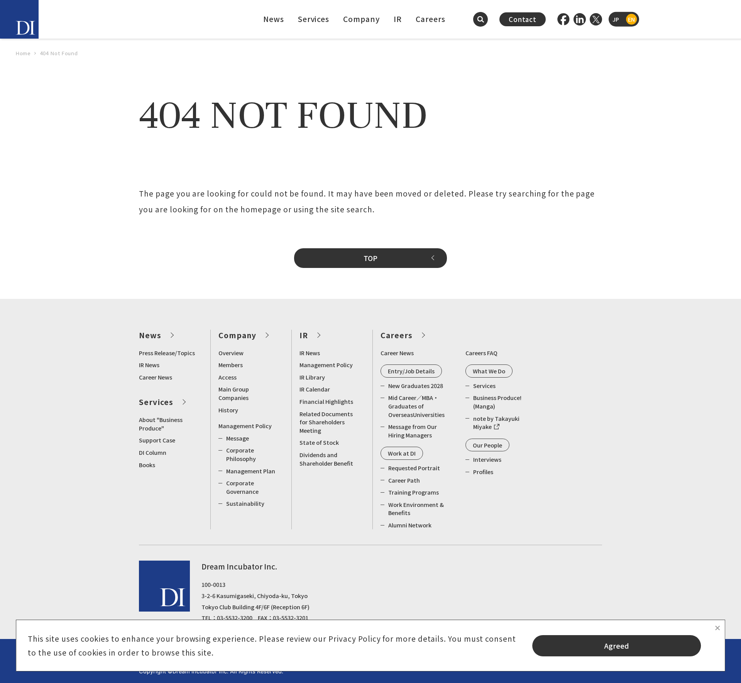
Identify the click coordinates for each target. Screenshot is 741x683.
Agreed (616, 646)
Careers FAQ (481, 353)
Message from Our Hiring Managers (412, 430)
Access (227, 377)
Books (147, 465)
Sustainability (245, 503)
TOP (370, 258)
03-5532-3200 (234, 618)
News (273, 19)
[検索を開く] (480, 19)
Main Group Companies (233, 393)
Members (230, 365)
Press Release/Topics (167, 353)
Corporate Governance (242, 487)
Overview (231, 353)
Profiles (483, 472)
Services (314, 19)
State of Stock (319, 442)
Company (361, 19)
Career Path (404, 480)
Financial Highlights (326, 401)
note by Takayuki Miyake (496, 422)
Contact (522, 19)
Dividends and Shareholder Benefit (326, 459)
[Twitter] (596, 19)
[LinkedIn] (580, 19)
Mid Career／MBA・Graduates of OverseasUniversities (416, 405)
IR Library (312, 377)
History (228, 410)
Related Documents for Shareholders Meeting (326, 422)
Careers (430, 19)
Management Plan (250, 471)
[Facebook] (563, 19)
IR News (149, 365)
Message (237, 438)
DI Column (152, 452)
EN (631, 19)
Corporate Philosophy (241, 454)
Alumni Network (409, 525)
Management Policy (245, 426)
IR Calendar (314, 389)
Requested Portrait (414, 468)
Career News (155, 377)
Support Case (157, 440)
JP (615, 19)
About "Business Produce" (161, 423)
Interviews (487, 459)
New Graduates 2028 (415, 385)
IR (398, 19)
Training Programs (413, 492)
